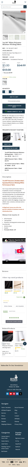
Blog (16, 410)
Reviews (3, 418)
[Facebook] (17, 393)
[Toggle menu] (2, 2)
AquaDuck (18, 444)
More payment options (14, 101)
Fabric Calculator (6, 407)
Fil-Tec (17, 441)
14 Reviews (23, 348)
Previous (3, 343)
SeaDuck (17, 446)
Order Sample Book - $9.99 (14, 106)
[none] (14, 22)
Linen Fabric (4, 444)
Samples (3, 421)
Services (3, 413)
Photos (3, 416)
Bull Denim (4, 451)
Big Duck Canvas (19, 438)
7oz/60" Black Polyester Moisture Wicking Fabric (7, 345)
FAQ (16, 413)
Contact (17, 416)
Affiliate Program (6, 410)
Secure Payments (19, 407)
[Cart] (25, 2)
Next (25, 343)
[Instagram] (7, 393)
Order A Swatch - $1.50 (14, 111)
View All (17, 449)
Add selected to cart (11, 148)
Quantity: (6, 88)
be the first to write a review (14, 321)
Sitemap (17, 421)
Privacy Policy (18, 424)
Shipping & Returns (6, 424)
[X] (20, 393)
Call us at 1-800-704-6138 (14, 389)
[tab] (8, 306)
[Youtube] (10, 393)
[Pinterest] (14, 393)
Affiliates (17, 418)
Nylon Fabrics (5, 441)
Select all (7, 144)
